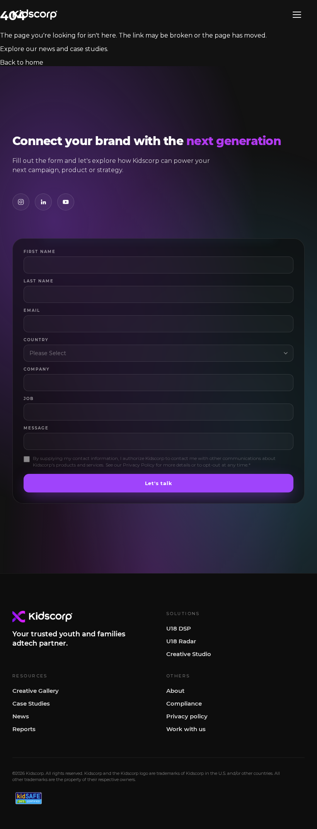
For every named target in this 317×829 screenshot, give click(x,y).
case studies (88, 49)
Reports (24, 729)
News (20, 716)
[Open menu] (297, 14)
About (175, 690)
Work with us (186, 729)
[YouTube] (65, 201)
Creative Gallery (35, 690)
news (47, 49)
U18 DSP (178, 628)
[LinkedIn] (43, 201)
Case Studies (31, 703)
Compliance (184, 703)
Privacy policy (187, 716)
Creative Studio (188, 654)
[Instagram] (20, 201)
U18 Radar (181, 641)
